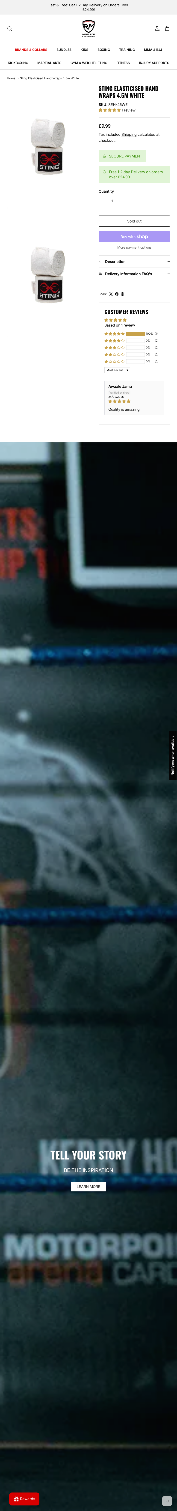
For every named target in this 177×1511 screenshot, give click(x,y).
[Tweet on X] (111, 294)
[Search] (9, 28)
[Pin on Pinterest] (122, 294)
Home (11, 78)
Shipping (129, 134)
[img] (134, 401)
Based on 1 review (119, 325)
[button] (110, 110)
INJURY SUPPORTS (154, 63)
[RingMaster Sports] (88, 28)
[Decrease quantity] (103, 201)
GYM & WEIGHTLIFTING (89, 63)
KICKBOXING (18, 63)
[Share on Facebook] (116, 294)
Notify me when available (172, 755)
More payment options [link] (134, 247)
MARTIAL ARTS (49, 63)
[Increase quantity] (121, 201)
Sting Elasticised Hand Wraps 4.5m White (49, 78)
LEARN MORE (88, 1186)
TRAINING (127, 50)
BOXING (103, 50)
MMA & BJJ (153, 50)
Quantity (106, 191)
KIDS (84, 50)
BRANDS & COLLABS (31, 50)
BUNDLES (63, 50)
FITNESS (123, 63)
